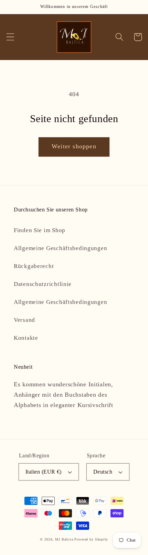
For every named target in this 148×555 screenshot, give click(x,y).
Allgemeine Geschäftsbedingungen (60, 248)
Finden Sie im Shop (39, 230)
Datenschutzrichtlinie (43, 284)
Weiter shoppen (74, 146)
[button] (10, 37)
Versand (24, 320)
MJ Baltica (64, 539)
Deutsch (102, 472)
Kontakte (26, 338)
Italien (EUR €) (43, 472)
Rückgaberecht (34, 266)
